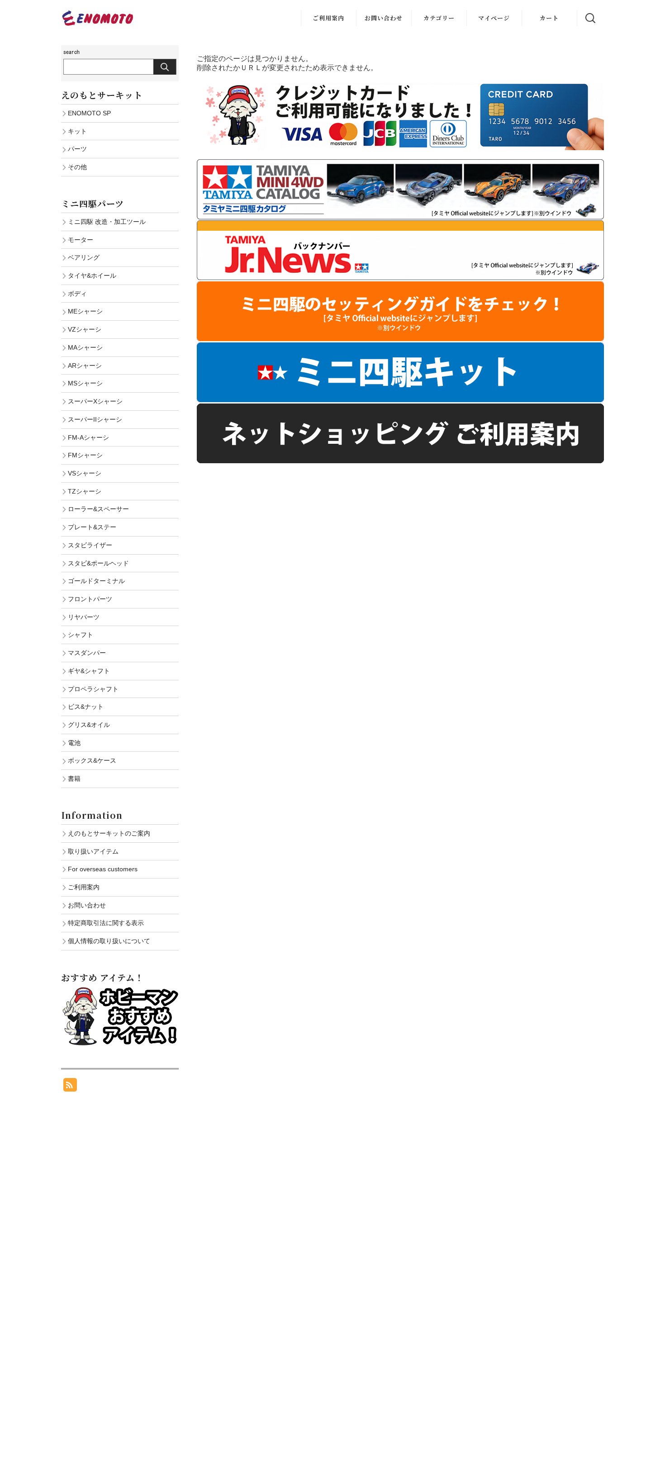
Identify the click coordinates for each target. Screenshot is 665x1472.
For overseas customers (103, 869)
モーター (80, 239)
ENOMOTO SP (89, 113)
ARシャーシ (85, 365)
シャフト (80, 634)
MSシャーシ (85, 383)
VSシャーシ (84, 473)
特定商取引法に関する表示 (106, 922)
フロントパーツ (90, 599)
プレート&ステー (92, 527)
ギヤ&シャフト (89, 670)
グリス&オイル (89, 724)
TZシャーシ (84, 491)
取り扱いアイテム (93, 851)
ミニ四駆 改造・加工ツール (107, 221)
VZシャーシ (84, 329)
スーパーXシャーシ (95, 401)
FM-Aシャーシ (88, 437)
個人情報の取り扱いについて (109, 941)
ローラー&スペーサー (98, 509)
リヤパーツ (84, 617)
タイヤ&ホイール (92, 275)
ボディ (77, 293)
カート (549, 18)
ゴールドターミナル (96, 580)
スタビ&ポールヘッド (98, 563)
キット (77, 131)
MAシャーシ (85, 347)
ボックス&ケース (92, 760)
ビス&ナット (86, 706)
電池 (74, 742)
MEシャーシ (85, 311)
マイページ (494, 18)
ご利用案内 (328, 18)
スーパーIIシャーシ (95, 419)
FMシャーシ (85, 455)
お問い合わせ (384, 18)
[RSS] (70, 1087)
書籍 (74, 778)
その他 (77, 167)
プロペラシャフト (93, 689)
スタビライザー (90, 545)
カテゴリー (439, 18)
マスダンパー (87, 652)
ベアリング (84, 257)
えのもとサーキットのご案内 (109, 833)
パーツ (77, 148)
